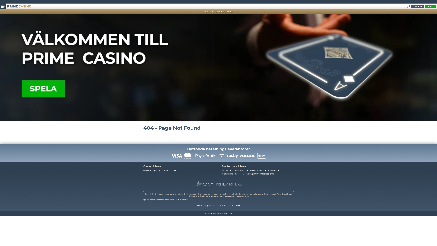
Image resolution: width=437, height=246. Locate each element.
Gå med (430, 6)
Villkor (238, 205)
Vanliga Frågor (256, 170)
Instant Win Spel (169, 170)
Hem (206, 11)
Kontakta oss (239, 170)
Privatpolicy (225, 205)
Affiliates (272, 170)
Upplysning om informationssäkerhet (258, 174)
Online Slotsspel (224, 11)
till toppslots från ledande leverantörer (215, 194)
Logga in (417, 6)
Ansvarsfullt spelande (205, 205)
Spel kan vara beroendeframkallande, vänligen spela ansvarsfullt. (165, 200)
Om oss (224, 170)
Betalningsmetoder (229, 174)
